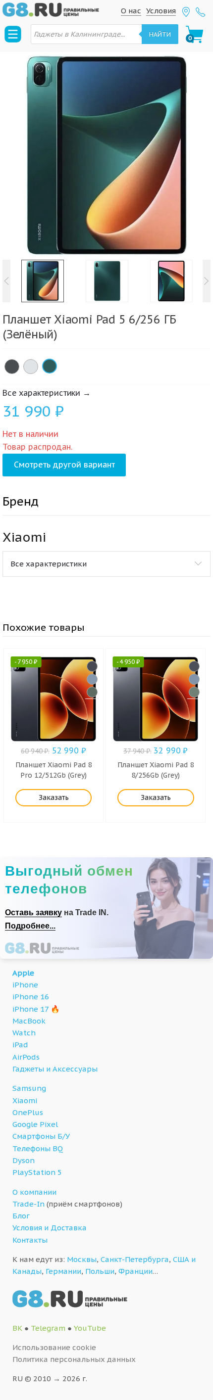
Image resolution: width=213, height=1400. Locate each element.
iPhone (25, 984)
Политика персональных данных (74, 1359)
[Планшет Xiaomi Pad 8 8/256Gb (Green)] (194, 692)
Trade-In (28, 1204)
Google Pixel (35, 1124)
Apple (23, 973)
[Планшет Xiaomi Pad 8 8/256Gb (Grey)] (194, 666)
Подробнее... (30, 926)
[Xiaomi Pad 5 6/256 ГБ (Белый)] (30, 366)
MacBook (29, 1021)
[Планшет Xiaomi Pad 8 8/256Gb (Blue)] (194, 679)
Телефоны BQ (37, 1148)
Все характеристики (48, 563)
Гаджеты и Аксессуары (55, 1068)
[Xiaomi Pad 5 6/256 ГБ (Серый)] (11, 366)
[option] (106, 156)
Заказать (54, 797)
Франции (135, 1271)
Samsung (29, 1088)
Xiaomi (24, 1100)
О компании (34, 1192)
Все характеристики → (46, 393)
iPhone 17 (30, 1009)
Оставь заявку (33, 912)
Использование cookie (54, 1347)
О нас (131, 10)
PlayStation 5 (37, 1172)
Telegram (48, 1328)
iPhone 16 (30, 996)
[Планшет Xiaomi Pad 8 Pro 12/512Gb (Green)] (92, 692)
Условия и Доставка (49, 1227)
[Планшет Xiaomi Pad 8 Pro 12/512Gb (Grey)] (92, 666)
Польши (99, 1271)
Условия (161, 10)
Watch (24, 1032)
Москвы (82, 1259)
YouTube (90, 1328)
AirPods (26, 1057)
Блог (21, 1215)
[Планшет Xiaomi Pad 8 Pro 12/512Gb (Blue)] (92, 679)
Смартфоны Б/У (41, 1136)
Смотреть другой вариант (64, 464)
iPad (20, 1044)
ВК (17, 1328)
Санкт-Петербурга (135, 1259)
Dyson (23, 1160)
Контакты (30, 1240)
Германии (63, 1271)
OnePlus (27, 1112)
